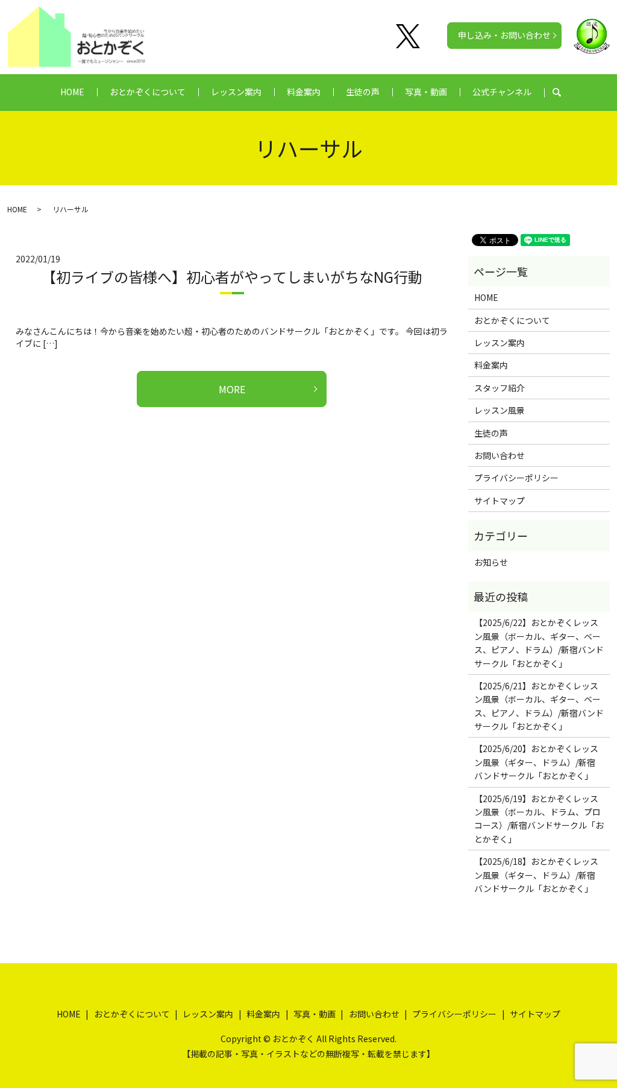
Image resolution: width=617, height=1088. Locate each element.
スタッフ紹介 (499, 388)
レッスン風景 (499, 410)
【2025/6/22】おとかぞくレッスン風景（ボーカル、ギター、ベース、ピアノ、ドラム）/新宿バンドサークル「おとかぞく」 (539, 642)
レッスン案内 (236, 92)
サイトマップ (499, 501)
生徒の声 (363, 92)
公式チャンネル (501, 92)
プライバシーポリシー (516, 478)
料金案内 (304, 92)
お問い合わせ (499, 455)
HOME (72, 92)
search (563, 92)
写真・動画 (426, 92)
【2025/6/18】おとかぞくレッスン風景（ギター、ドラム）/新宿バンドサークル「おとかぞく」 (536, 874)
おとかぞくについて (148, 92)
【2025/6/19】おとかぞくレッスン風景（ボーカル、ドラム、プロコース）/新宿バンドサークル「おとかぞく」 (539, 818)
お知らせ (491, 562)
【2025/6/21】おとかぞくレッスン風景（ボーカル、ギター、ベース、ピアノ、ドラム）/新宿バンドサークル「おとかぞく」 (539, 706)
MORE (232, 389)
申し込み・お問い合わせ (504, 35)
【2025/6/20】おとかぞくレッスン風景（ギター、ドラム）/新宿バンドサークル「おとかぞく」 (536, 762)
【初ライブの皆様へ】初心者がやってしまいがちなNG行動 (232, 276)
